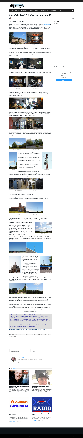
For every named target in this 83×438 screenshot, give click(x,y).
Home (11, 10)
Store (36, 10)
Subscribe (23, 10)
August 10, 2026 (41, 394)
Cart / (72, 1)
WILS (16, 334)
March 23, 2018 (21, 18)
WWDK (11, 336)
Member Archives (20, 1)
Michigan (32, 18)
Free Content (27, 18)
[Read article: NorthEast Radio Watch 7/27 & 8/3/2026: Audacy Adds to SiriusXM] (19, 404)
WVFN (49, 334)
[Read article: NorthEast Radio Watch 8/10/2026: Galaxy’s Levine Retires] (42, 377)
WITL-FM (20, 334)
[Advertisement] (53, 5)
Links (60, 10)
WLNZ (42, 334)
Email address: (63, 75)
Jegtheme (31, 436)
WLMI (39, 334)
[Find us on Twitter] (73, 436)
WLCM (35, 334)
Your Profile (15, 1)
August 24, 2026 (19, 394)
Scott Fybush (15, 18)
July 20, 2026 (41, 420)
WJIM (24, 334)
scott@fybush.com (34, 320)
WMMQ (45, 334)
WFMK (13, 334)
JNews (13, 436)
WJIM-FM (27, 334)
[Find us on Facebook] (65, 1)
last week (18, 25)
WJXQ (32, 334)
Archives (17, 10)
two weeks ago (47, 24)
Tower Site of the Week (38, 18)
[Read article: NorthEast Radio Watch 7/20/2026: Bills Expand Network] (42, 404)
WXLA (14, 336)
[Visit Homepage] (17, 5)
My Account (11, 1)
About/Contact (44, 10)
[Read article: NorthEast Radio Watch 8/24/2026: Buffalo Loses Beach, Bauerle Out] (19, 377)
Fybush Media (54, 10)
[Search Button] (72, 10)
